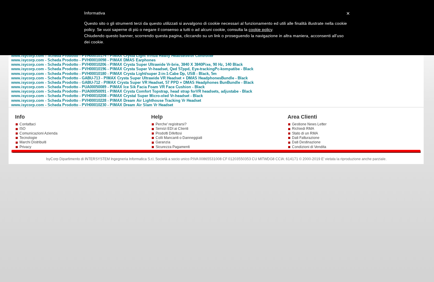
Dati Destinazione (306, 142)
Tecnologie (28, 138)
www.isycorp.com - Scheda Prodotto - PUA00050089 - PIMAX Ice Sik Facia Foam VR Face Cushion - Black (108, 87)
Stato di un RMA (305, 133)
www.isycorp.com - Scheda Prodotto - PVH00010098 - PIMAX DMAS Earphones (83, 60)
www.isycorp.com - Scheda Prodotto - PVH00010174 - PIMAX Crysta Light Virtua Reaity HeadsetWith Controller (112, 55)
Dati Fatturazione (305, 138)
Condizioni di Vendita (309, 147)
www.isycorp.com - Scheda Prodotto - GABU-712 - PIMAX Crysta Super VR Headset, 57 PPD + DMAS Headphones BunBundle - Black (132, 82)
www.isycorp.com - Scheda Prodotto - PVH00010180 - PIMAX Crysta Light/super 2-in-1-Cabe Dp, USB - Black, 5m (114, 73)
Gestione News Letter (309, 124)
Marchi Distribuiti (32, 142)
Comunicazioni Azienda (38, 133)
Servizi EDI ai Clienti (172, 129)
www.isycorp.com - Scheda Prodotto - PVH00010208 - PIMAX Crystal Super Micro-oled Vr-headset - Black (107, 96)
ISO (22, 129)
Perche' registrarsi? (171, 124)
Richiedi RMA (303, 129)
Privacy (25, 147)
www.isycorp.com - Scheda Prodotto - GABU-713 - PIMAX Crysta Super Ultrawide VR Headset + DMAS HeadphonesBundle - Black (129, 78)
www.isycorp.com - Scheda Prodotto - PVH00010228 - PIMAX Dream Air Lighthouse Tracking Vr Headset (106, 100)
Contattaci (27, 124)
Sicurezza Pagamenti (173, 147)
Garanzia (163, 142)
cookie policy (260, 29)
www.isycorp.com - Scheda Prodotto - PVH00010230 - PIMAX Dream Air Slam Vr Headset (92, 105)
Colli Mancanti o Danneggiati (179, 138)
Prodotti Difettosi (169, 133)
